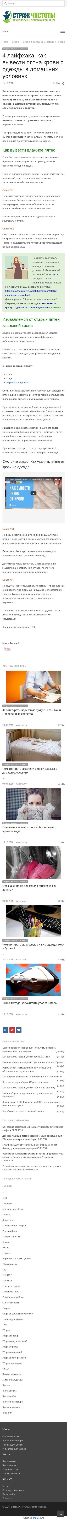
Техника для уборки (12, 1319)
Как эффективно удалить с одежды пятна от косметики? (32, 1076)
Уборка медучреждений (14, 1341)
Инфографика (9, 1231)
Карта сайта (8, 1494)
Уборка (6, 1330)
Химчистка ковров (11, 1374)
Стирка (6, 1308)
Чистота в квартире (12, 1401)
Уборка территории (12, 1363)
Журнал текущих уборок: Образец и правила (25, 1082)
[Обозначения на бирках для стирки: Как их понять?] (33, 848)
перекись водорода (17, 382)
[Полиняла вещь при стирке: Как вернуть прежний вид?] (33, 789)
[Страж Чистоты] (33, 17)
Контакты (7, 1498)
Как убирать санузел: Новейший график (23, 1111)
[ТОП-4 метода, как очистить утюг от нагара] (33, 965)
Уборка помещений (12, 1352)
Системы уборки (10, 1302)
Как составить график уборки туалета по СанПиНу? (29, 1087)
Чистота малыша (11, 1407)
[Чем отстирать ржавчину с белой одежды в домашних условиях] (33, 731)
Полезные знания (11, 1286)
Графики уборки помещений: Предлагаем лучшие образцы (32, 1062)
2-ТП (4, 1192)
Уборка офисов (10, 1346)
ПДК (4, 1269)
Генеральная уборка (12, 1209)
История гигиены (11, 1236)
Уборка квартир (10, 1335)
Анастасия (21, 725)
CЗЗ (4, 1198)
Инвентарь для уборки (14, 1225)
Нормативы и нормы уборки (16, 1258)
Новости (6, 1253)
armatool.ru (38, 1518)
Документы (8, 1220)
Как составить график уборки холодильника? (26, 1056)
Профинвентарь (10, 1291)
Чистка (6, 1385)
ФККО (5, 1368)
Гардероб (7, 1203)
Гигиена (6, 1214)
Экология (7, 1412)
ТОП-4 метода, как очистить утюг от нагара (29, 1003)
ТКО (4, 1324)
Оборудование (10, 1264)
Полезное (7, 1280)
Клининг (6, 1242)
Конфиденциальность (13, 1490)
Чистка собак (9, 1396)
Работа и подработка (13, 1297)
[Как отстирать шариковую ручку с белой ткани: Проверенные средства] (33, 672)
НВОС (5, 1247)
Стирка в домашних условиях (15, 49)
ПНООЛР (7, 1275)
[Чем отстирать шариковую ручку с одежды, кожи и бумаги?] (33, 907)
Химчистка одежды (12, 1379)
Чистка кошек (9, 1390)
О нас (5, 1486)
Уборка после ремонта (14, 1357)
